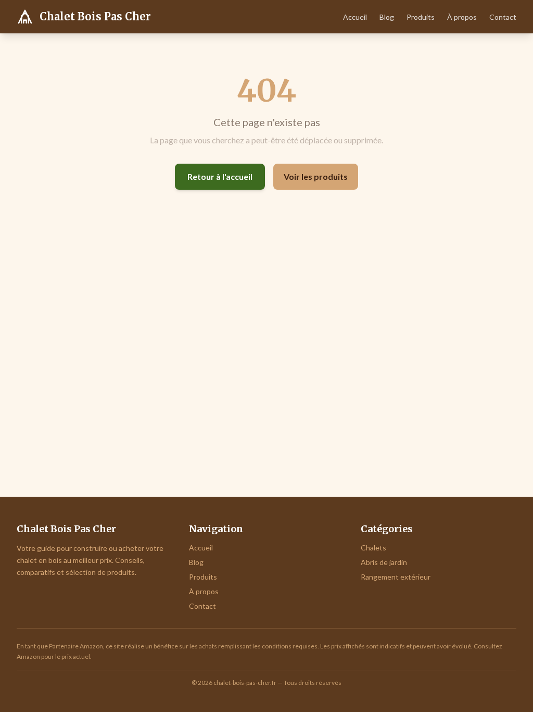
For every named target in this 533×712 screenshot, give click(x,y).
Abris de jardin (384, 562)
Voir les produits (316, 176)
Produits (421, 17)
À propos (462, 17)
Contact (502, 17)
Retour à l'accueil (219, 176)
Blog (386, 17)
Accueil (355, 17)
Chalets (373, 547)
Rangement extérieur (395, 576)
